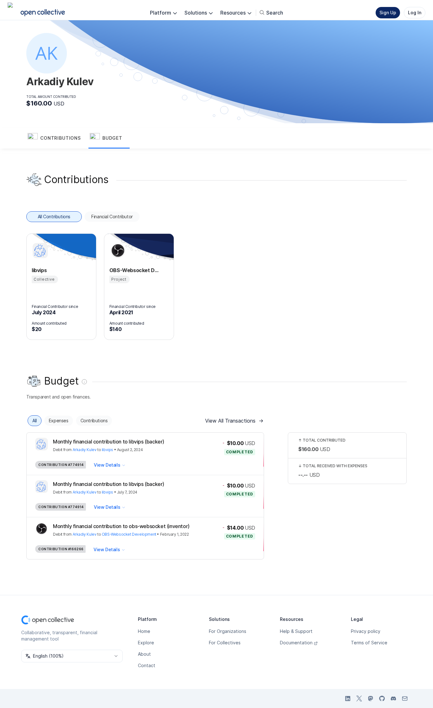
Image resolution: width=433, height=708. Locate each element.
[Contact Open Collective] (404, 698)
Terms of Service (369, 642)
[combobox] (72, 656)
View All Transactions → (234, 421)
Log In (414, 12)
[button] (57, 138)
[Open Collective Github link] (382, 698)
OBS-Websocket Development (129, 534)
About (144, 654)
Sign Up (387, 12)
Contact (146, 665)
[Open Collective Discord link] (393, 698)
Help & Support (296, 631)
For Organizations (227, 631)
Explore (146, 642)
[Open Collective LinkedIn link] (347, 698)
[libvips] (39, 250)
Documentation (296, 642)
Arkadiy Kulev (85, 449)
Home (144, 631)
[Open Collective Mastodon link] (370, 698)
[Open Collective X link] (359, 698)
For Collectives (225, 642)
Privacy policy (365, 631)
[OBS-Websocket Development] (117, 250)
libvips (107, 449)
